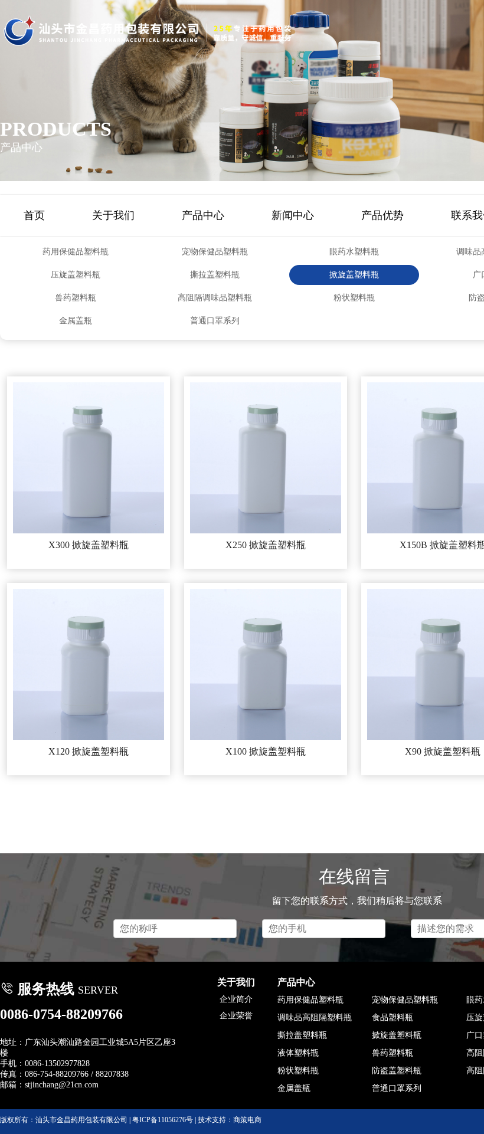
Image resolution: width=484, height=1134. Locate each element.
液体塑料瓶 (298, 1052)
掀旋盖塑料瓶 (354, 274)
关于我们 (113, 215)
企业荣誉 (236, 1015)
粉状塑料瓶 (354, 297)
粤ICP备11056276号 (162, 1120)
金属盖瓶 (75, 320)
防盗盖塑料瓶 (396, 1070)
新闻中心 (293, 215)
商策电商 (247, 1120)
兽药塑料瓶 (75, 297)
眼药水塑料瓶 (354, 251)
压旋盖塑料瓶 (75, 274)
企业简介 (236, 999)
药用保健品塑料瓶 (75, 251)
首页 (34, 215)
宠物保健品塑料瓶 (215, 251)
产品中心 (203, 215)
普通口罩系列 (215, 320)
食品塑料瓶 (392, 1017)
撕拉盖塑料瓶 (215, 274)
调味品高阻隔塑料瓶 (314, 1017)
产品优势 (382, 215)
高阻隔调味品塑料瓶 (215, 297)
